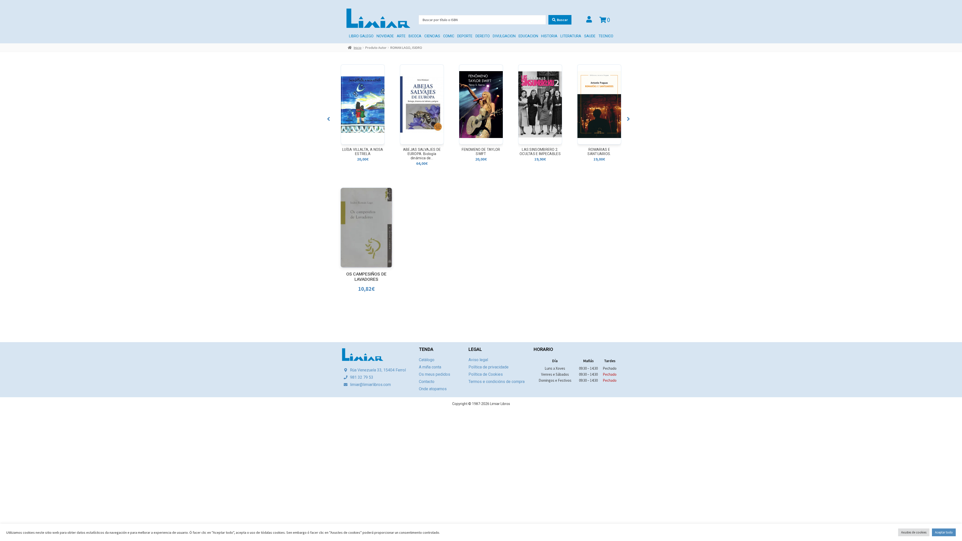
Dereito (482, 36)
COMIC (448, 36)
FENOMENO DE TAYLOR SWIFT (422, 152)
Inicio (358, 47)
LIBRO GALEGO (361, 36)
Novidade (385, 36)
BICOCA (415, 36)
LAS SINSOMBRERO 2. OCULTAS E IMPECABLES (481, 152)
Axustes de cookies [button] (913, 532)
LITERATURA (570, 36)
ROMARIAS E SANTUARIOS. (540, 152)
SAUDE (589, 36)
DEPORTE (464, 36)
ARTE (401, 36)
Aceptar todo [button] (944, 532)
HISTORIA (549, 36)
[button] (328, 119)
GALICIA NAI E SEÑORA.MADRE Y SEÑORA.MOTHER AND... (599, 154)
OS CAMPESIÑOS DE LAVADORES (366, 277)
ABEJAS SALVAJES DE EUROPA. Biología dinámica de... (363, 154)
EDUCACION (528, 36)
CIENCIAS (432, 36)
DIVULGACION (504, 36)
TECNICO (605, 36)
